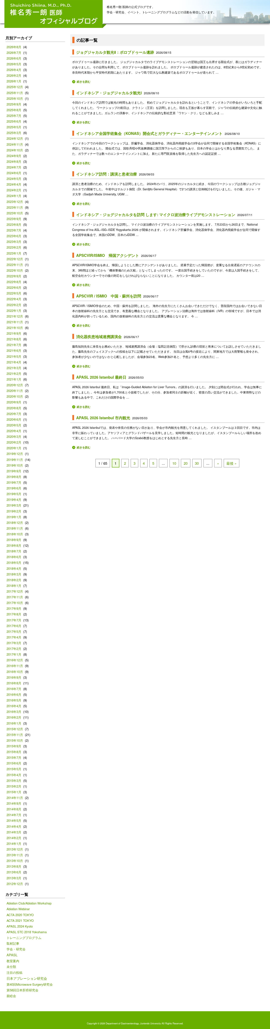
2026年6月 (14, 58)
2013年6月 (14, 872)
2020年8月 (14, 408)
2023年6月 (14, 236)
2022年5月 (14, 293)
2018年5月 (14, 562)
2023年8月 (14, 224)
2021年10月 (15, 327)
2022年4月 (14, 299)
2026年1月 (14, 81)
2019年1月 (14, 517)
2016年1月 (14, 723)
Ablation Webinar (18, 909)
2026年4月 (14, 69)
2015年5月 (14, 769)
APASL (12, 954)
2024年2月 (14, 190)
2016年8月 (14, 683)
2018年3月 (14, 574)
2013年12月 (15, 849)
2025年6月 (14, 121)
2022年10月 (15, 270)
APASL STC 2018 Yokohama (27, 932)
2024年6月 (14, 173)
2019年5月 (14, 494)
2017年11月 (15, 597)
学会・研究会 (16, 949)
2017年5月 (14, 631)
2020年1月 (14, 448)
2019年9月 (14, 471)
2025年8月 (14, 110)
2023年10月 (15, 213)
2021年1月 (14, 379)
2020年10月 (15, 396)
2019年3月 (14, 505)
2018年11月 (15, 528)
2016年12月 (15, 660)
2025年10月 (15, 98)
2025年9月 (14, 104)
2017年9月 (14, 608)
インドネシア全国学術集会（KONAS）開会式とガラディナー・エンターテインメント (149, 133)
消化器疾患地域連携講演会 (99, 336)
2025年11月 (15, 92)
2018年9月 (14, 539)
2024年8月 (14, 161)
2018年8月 (14, 545)
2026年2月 (14, 75)
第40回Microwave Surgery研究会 (30, 984)
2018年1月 (14, 585)
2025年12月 (15, 87)
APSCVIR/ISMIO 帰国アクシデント (107, 255)
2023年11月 (15, 207)
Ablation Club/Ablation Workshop (29, 903)
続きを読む (83, 81)
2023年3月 (14, 241)
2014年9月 (14, 803)
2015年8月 (14, 751)
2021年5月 (14, 356)
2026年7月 (14, 52)
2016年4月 (14, 706)
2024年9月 (14, 155)
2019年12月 (15, 453)
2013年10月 (15, 860)
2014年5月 (14, 820)
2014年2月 (14, 838)
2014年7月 (14, 815)
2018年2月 (14, 580)
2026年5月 (14, 64)
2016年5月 (14, 700)
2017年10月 (15, 602)
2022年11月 (15, 264)
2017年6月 (14, 625)
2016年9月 (14, 677)
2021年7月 (14, 345)
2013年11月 (15, 855)
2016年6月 (14, 694)
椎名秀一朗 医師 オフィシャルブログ (55, 14)
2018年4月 (14, 568)
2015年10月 (15, 740)
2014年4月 (14, 826)
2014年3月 (14, 832)
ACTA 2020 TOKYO (20, 915)
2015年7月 (14, 757)
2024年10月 (15, 150)
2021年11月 (15, 322)
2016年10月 (15, 671)
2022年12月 (15, 259)
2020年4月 (14, 431)
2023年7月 (14, 230)
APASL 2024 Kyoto (20, 926)
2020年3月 (14, 436)
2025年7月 (14, 115)
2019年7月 (14, 482)
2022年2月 (14, 305)
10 (174, 463)
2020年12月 (15, 385)
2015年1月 (14, 792)
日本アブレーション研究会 (27, 978)
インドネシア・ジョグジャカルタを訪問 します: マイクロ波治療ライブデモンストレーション (155, 214)
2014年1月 (14, 843)
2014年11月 (15, 797)
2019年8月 (14, 476)
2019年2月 (14, 511)
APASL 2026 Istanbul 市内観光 (103, 418)
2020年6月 (14, 419)
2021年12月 (15, 316)
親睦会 (11, 995)
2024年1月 (14, 195)
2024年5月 (14, 178)
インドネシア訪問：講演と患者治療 (106, 174)
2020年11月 (15, 390)
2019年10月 (15, 465)
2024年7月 (14, 167)
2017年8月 (14, 614)
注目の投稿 (14, 972)
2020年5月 (14, 425)
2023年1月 (14, 253)
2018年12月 (15, 522)
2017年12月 (15, 591)
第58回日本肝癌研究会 (22, 990)
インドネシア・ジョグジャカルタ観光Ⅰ (109, 93)
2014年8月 (14, 809)
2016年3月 (14, 711)
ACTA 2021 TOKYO (20, 920)
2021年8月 (14, 339)
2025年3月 (14, 132)
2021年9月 (14, 333)
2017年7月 (14, 620)
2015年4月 (14, 775)
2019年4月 (14, 499)
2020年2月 (14, 442)
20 (186, 463)
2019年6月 (14, 488)
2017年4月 (14, 637)
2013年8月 (14, 866)
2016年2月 (14, 717)
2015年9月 (14, 746)
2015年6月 (14, 763)
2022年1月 (14, 310)
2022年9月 (14, 276)
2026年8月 (14, 47)
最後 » (231, 463)
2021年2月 (14, 373)
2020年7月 (14, 413)
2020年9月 (14, 402)
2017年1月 (14, 654)
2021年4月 (14, 362)
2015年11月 (15, 734)
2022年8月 (14, 282)
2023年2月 (14, 247)
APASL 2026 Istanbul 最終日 (101, 377)
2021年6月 (14, 350)
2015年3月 (14, 780)
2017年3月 (14, 643)
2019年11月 (15, 459)
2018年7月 (14, 551)
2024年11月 (15, 144)
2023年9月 (14, 218)
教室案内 (13, 961)
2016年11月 (15, 665)
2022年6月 (14, 287)
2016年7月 (14, 688)
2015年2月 (14, 786)
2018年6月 (14, 557)
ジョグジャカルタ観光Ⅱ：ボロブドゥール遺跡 (115, 52)
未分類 (11, 966)
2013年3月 (14, 878)
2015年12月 (15, 729)
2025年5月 (14, 127)
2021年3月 (14, 368)
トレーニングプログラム (24, 937)
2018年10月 (15, 534)
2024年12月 (15, 138)
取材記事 (13, 943)
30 (197, 463)
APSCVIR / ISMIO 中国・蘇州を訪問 (108, 296)
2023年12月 (15, 201)
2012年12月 (15, 883)
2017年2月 (14, 648)
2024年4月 (14, 184)
